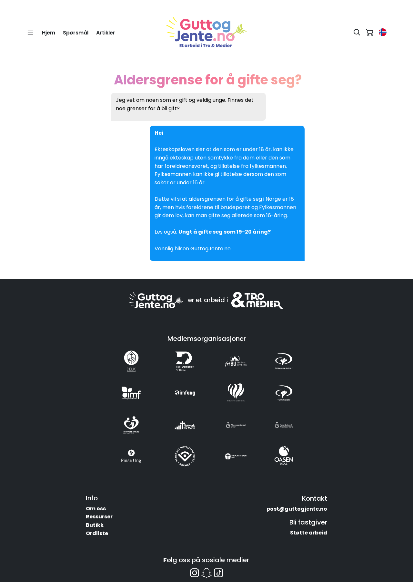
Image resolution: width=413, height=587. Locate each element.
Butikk (95, 525)
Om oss (96, 508)
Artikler (105, 32)
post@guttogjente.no (297, 509)
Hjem (48, 32)
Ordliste (97, 533)
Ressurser (99, 516)
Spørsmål (75, 32)
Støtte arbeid (308, 532)
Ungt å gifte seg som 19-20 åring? (225, 232)
